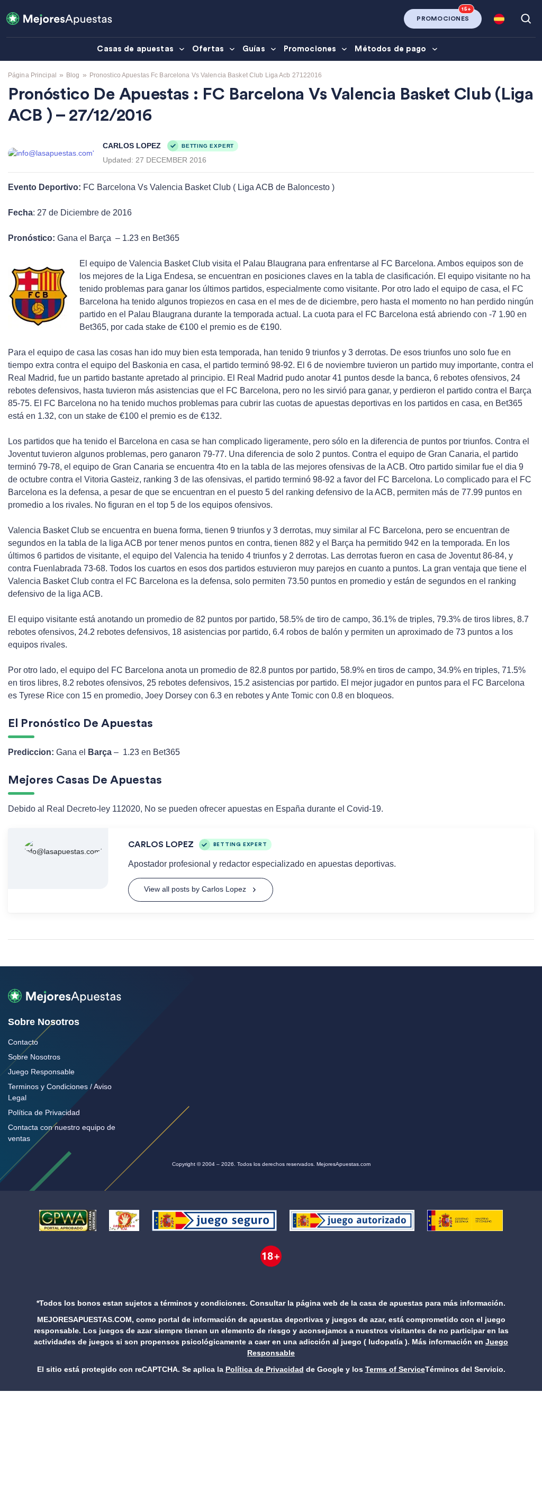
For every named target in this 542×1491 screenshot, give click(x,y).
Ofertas (208, 49)
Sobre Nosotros (34, 1057)
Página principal (32, 75)
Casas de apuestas (135, 49)
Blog (72, 75)
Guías (253, 49)
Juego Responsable (41, 1071)
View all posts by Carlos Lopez (195, 889)
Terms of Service (395, 1369)
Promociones (310, 49)
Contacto (23, 1042)
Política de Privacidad (44, 1112)
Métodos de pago (390, 49)
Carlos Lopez (132, 145)
